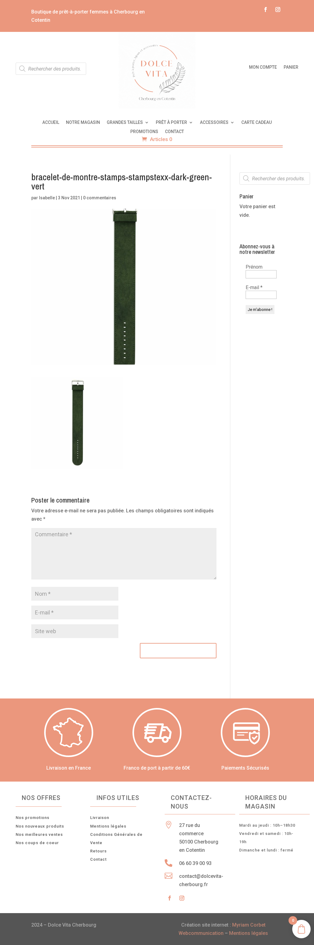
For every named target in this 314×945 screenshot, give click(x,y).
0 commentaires (99, 197)
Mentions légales (108, 826)
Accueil (50, 122)
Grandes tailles (125, 122)
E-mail (254, 287)
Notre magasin (83, 122)
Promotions (144, 131)
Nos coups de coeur (37, 842)
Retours (98, 851)
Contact (174, 131)
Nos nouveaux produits (40, 826)
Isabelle (47, 197)
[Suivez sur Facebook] (265, 9)
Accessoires (214, 122)
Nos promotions (32, 817)
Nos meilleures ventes (39, 834)
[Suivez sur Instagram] (278, 9)
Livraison (99, 817)
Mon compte (263, 67)
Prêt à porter (171, 122)
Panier (291, 67)
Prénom (254, 267)
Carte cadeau (256, 122)
